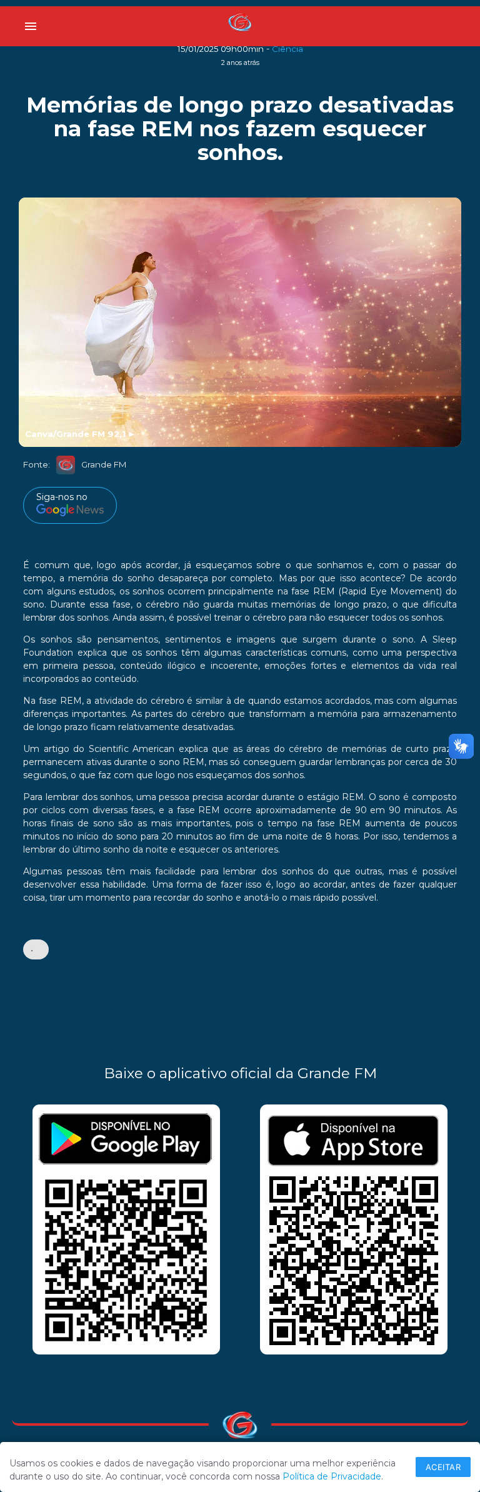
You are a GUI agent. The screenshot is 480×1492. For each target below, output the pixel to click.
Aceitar (443, 1467)
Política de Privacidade (331, 1476)
